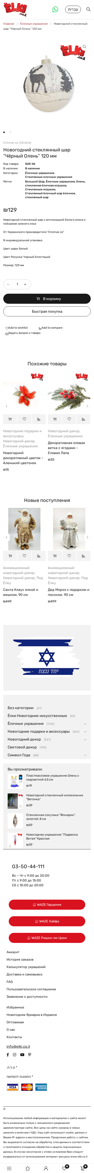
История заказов (20, 959)
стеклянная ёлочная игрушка (45, 185)
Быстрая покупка (47, 311)
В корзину (52, 299)
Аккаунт (13, 952)
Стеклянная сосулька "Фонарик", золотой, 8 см (50, 817)
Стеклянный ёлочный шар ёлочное (50, 193)
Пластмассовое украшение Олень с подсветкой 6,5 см (52, 777)
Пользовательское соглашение (31, 989)
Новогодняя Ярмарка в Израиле (32, 1015)
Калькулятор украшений (26, 967)
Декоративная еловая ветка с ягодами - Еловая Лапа (66, 448)
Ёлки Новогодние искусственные (37, 715)
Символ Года (19, 755)
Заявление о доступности (27, 997)
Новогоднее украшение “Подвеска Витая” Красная (52, 836)
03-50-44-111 (28, 866)
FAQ (10, 982)
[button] (85, 47)
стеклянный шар (37, 197)
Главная (8, 23)
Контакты (14, 1037)
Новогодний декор (19, 441)
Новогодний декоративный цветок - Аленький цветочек (23, 458)
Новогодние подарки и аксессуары (39, 731)
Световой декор (22, 747)
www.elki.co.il (78, 1156)
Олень (80, 181)
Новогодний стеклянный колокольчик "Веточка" (54, 797)
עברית (73, 9)
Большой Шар (35, 181)
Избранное (15, 1007)
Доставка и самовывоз (24, 974)
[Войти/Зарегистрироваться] (46, 1168)
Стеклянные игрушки (40, 189)
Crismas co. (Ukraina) (17, 142)
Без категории (20, 708)
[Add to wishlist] (15, 328)
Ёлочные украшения (34, 23)
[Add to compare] (50, 328)
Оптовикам (15, 1022)
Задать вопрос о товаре (24, 333)
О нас (11, 1030)
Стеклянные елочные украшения (48, 177)
